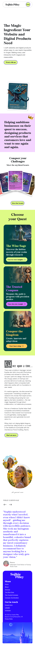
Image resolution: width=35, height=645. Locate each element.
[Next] (10, 504)
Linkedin (7, 608)
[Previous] (5, 504)
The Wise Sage (9, 592)
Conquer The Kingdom (12, 598)
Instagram (8, 610)
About (7, 587)
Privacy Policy (9, 619)
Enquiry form (9, 605)
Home (7, 584)
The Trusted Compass (11, 595)
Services (7, 589)
